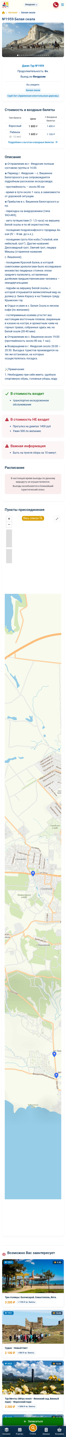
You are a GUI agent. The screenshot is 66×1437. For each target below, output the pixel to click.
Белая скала (33, 90)
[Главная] (3, 12)
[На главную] (5, 4)
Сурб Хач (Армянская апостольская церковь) (33, 95)
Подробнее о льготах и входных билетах (31, 142)
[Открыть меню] (62, 4)
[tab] (17, 55)
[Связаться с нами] (56, 4)
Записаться (35, 1421)
